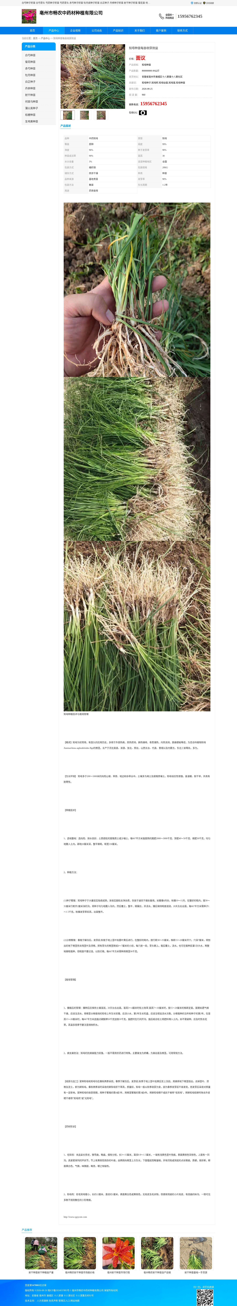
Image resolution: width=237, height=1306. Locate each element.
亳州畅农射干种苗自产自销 (79, 1272)
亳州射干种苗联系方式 (157, 1272)
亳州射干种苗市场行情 (41, 1272)
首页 (32, 30)
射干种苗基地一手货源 (118, 1272)
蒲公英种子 (31, 108)
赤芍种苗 (30, 68)
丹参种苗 (30, 88)
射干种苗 (30, 95)
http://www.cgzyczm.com (75, 1217)
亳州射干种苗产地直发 (196, 1272)
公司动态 (97, 30)
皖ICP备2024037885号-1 (59, 1290)
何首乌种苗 (31, 101)
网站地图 (74, 1301)
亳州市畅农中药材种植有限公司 (88, 1290)
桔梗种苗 (30, 114)
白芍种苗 (30, 55)
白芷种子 (30, 81)
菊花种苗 (30, 62)
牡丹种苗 (30, 75)
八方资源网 (42, 1301)
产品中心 (54, 30)
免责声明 (53, 1301)
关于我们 (139, 30)
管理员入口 (64, 1301)
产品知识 (118, 30)
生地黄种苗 (31, 121)
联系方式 (182, 30)
